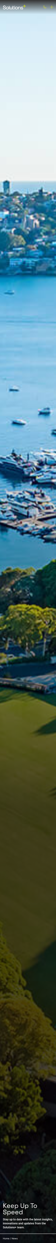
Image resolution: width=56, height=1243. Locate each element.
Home (6, 1238)
